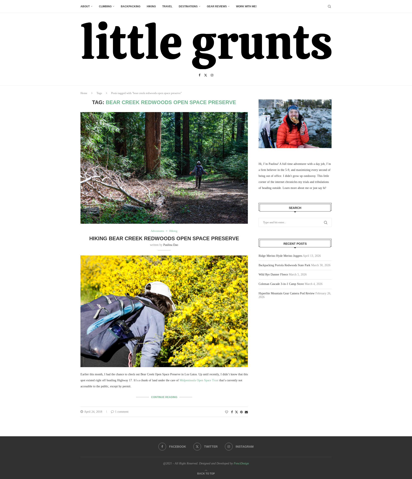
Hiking (151, 6)
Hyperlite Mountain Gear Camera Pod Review (287, 293)
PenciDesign (241, 463)
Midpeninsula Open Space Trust (199, 380)
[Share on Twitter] (236, 412)
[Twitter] (205, 75)
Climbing (105, 6)
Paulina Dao (170, 244)
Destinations (188, 6)
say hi (321, 188)
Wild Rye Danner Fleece (273, 274)
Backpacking (130, 6)
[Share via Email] (246, 412)
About (85, 6)
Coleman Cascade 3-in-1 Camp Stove (281, 284)
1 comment (122, 411)
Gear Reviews (217, 6)
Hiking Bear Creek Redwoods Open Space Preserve (164, 238)
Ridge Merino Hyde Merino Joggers (280, 255)
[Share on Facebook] (232, 412)
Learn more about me (296, 188)
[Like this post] (226, 412)
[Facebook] (199, 75)
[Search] (329, 6)
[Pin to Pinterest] (241, 412)
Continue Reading (164, 397)
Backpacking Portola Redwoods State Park (284, 265)
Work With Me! (246, 6)
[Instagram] (212, 75)
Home (83, 93)
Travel (167, 6)
